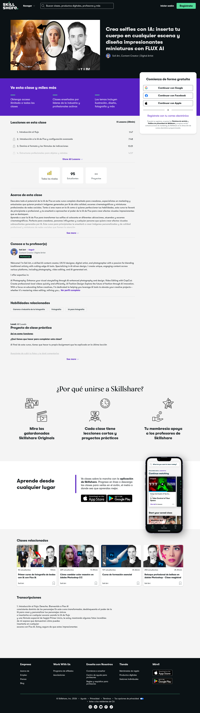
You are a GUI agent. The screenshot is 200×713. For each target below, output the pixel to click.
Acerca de (24, 671)
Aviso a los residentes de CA (101, 701)
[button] (34, 5)
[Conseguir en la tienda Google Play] (120, 499)
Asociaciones (59, 675)
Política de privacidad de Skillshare (161, 123)
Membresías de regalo (129, 671)
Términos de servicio (179, 121)
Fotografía (56, 309)
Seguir (31, 250)
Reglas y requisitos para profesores (97, 682)
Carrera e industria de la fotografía (29, 309)
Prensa (23, 679)
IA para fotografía (76, 309)
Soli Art (26, 250)
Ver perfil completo (70, 290)
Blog (22, 683)
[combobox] (77, 6)
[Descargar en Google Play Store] (166, 681)
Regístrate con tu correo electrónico (168, 115)
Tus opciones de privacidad (126, 698)
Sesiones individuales (128, 679)
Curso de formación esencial (117, 574)
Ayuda (83, 699)
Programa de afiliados (63, 671)
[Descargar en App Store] (166, 673)
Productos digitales (128, 675)
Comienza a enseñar (95, 671)
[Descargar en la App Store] (93, 499)
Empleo (23, 675)
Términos (107, 699)
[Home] (10, 6)
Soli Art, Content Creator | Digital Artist (132, 56)
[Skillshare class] (37, 556)
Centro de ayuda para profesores (96, 676)
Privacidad (94, 699)
